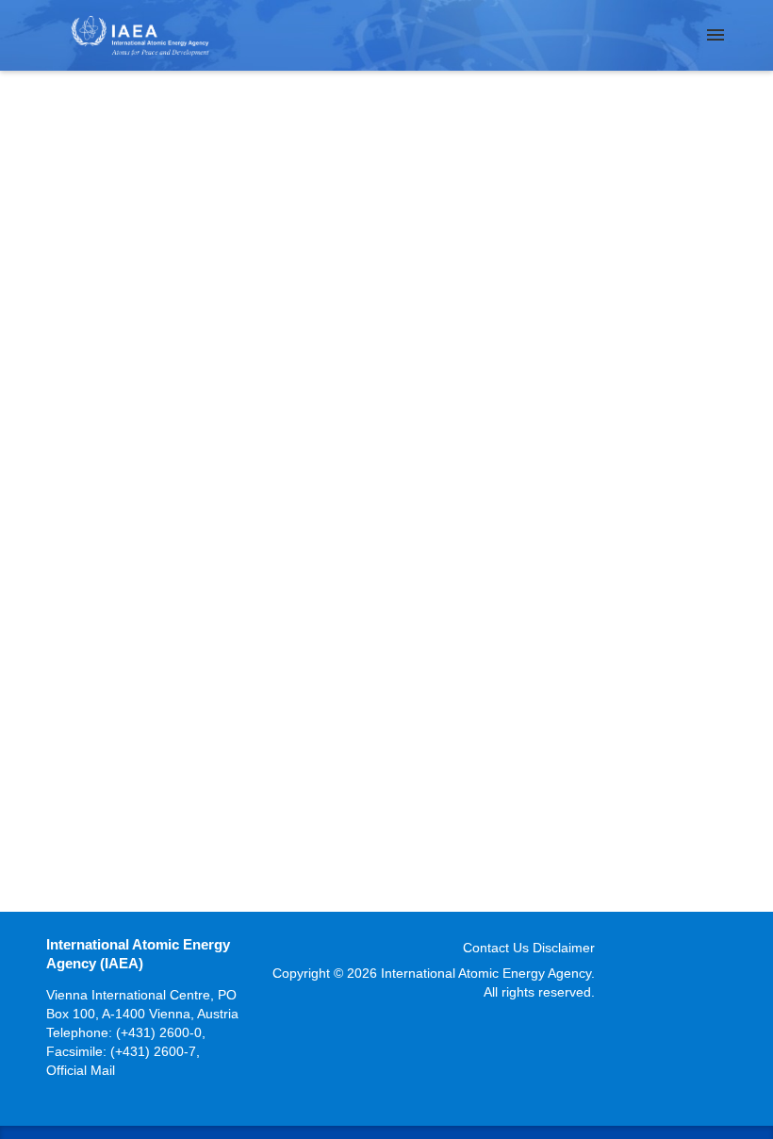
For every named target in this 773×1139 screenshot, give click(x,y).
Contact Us (496, 947)
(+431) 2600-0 (159, 1032)
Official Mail (80, 1070)
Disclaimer (564, 947)
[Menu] (715, 35)
